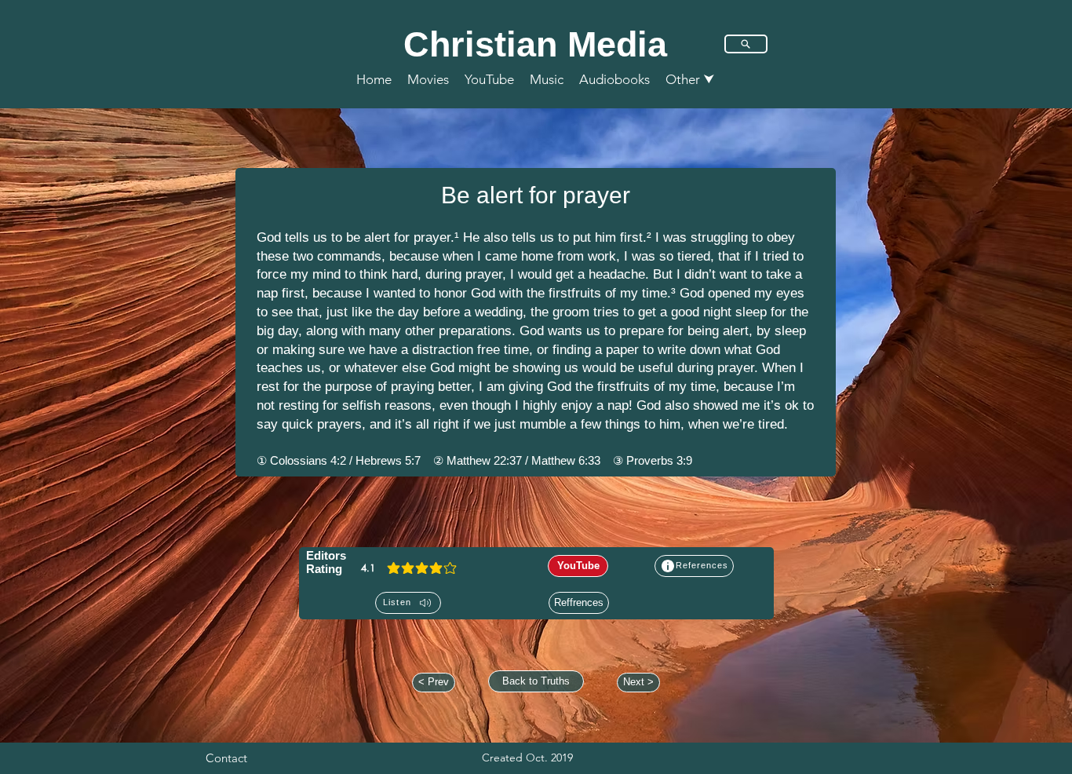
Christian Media (535, 44)
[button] (690, 79)
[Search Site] (746, 44)
